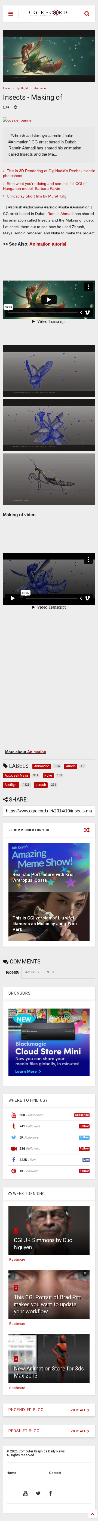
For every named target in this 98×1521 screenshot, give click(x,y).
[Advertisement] (46, 696)
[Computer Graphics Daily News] (47, 14)
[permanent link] (15, 107)
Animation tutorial (47, 243)
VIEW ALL (79, 1410)
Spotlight (22, 88)
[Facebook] (50, 1493)
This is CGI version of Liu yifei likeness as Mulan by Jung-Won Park (45, 923)
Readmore (17, 1259)
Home (6, 88)
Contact (55, 1473)
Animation (40, 88)
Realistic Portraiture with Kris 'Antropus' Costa (43, 877)
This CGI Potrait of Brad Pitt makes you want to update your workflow (47, 1304)
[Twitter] (38, 1493)
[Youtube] (25, 1493)
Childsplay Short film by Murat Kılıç (37, 196)
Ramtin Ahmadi (60, 213)
